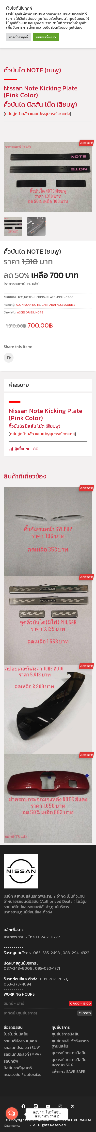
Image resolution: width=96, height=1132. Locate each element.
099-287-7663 (53, 979)
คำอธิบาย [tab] (19, 385)
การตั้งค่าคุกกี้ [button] (18, 37)
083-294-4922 (76, 952)
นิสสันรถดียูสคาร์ (18, 1067)
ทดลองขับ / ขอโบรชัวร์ (22, 1074)
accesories (25, 312)
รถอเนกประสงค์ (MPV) (22, 1054)
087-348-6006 (18, 968)
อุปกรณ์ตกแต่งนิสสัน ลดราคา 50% (69, 1062)
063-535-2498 (46, 952)
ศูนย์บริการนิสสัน (66, 1034)
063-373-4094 (17, 984)
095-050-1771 (47, 968)
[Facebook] (9, 358)
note (39, 312)
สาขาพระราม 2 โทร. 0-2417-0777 (32, 937)
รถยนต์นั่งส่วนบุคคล (20, 1041)
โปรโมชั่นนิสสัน (16, 1034)
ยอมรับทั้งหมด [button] (46, 37)
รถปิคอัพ (11, 1061)
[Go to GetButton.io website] (12, 1126)
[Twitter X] (73, 1106)
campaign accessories (58, 305)
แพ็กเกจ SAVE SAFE (68, 1071)
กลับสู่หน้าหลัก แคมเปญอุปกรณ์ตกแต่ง (37, 114)
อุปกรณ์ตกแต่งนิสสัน (69, 1052)
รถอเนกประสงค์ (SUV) (22, 1047)
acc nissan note (28, 305)
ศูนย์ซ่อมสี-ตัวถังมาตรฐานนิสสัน (70, 1043)
